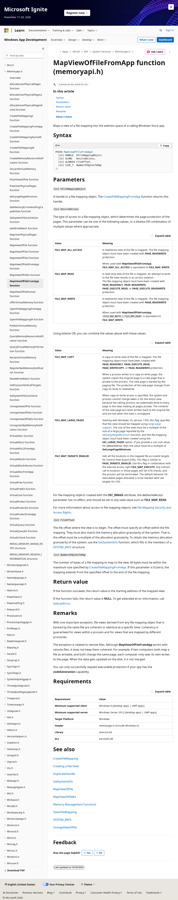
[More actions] (170, 52)
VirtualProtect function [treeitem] (23, 501)
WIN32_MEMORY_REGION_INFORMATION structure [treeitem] (26, 556)
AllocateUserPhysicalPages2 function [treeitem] (26, 97)
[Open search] (160, 30)
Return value (63, 106)
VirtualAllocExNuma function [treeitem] (26, 465)
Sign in (170, 30)
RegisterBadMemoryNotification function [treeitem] (26, 370)
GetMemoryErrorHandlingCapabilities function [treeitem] (26, 209)
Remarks (61, 111)
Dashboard (165, 39)
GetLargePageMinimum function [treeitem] (23, 198)
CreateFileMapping (65, 758)
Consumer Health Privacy (105, 892)
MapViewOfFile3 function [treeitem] (24, 258)
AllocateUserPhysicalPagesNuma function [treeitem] (26, 107)
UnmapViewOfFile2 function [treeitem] (26, 412)
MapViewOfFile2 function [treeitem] (24, 251)
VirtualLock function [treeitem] (21, 495)
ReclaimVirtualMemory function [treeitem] (23, 359)
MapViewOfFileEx (64, 797)
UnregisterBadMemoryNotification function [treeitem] (26, 427)
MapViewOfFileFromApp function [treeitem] (24, 283)
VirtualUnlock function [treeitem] (23, 537)
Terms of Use (134, 892)
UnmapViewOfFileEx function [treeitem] (26, 419)
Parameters (62, 102)
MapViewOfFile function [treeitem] (24, 245)
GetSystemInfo (108, 542)
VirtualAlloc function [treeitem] (21, 435)
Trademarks (153, 892)
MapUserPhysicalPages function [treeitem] (23, 237)
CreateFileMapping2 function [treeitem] (21, 118)
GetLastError (61, 603)
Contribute (65, 892)
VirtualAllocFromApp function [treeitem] (22, 474)
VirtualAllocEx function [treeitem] (23, 459)
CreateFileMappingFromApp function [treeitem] (26, 128)
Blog (49, 892)
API (86, 51)
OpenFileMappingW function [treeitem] (26, 319)
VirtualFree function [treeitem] (21, 482)
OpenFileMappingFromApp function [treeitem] (25, 311)
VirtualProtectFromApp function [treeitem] (23, 516)
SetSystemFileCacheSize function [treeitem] (24, 398)
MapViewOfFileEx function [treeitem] (25, 275)
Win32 (76, 51)
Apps (65, 51)
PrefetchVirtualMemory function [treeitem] (23, 328)
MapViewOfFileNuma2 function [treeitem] (23, 294)
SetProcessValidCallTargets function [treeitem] (25, 387)
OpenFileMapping (65, 812)
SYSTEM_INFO (62, 547)
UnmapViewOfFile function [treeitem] (25, 406)
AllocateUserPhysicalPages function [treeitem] (25, 86)
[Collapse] (43, 48)
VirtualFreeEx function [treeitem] (22, 488)
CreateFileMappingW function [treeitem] (22, 150)
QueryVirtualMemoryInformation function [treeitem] (26, 349)
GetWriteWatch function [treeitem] (24, 228)
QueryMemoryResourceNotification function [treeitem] (26, 338)
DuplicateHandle (64, 774)
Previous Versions (32, 892)
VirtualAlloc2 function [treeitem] (22, 442)
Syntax (60, 97)
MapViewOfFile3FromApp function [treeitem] (24, 266)
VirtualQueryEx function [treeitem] (24, 531)
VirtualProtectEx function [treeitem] (24, 507)
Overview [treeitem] (15, 77)
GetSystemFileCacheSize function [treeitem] (24, 220)
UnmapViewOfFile (65, 827)
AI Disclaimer (10, 892)
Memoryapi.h (123, 51)
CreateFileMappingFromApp (121, 196)
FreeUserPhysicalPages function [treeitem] (23, 188)
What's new (146, 39)
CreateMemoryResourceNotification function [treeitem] (26, 160)
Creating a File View (66, 766)
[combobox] (23, 55)
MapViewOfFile (63, 789)
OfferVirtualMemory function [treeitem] (26, 302)
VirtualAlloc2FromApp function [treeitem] (22, 451)
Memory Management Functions (74, 804)
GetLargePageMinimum (116, 434)
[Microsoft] (6, 30)
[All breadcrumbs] (56, 52)
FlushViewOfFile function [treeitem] (24, 179)
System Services (101, 51)
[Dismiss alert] (171, 7)
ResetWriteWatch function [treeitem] (25, 378)
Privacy (80, 892)
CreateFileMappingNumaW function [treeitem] (25, 139)
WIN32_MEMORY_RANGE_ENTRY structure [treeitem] (26, 546)
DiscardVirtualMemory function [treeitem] (23, 171)
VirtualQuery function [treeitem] (22, 524)
